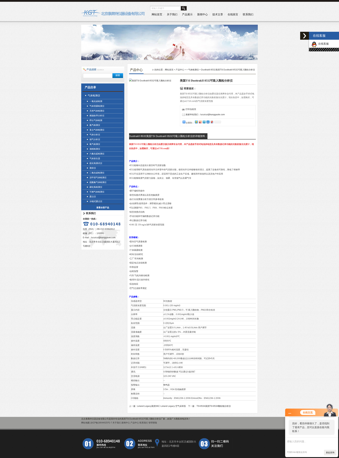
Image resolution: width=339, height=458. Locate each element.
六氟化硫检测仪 (97, 153)
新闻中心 (202, 14)
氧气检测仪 (95, 144)
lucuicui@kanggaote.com (103, 237)
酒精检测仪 (95, 149)
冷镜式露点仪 (96, 201)
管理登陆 (152, 422)
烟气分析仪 (95, 139)
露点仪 (93, 196)
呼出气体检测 (96, 120)
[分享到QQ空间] (196, 122)
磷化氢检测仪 (96, 187)
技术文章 (217, 14)
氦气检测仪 (95, 125)
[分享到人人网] (208, 122)
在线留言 (233, 14)
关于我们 (172, 14)
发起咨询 (330, 452)
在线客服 (323, 43)
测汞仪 (93, 168)
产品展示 (187, 14)
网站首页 (157, 14)
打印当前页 (191, 109)
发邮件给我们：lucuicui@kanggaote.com (205, 114)
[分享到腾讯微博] (204, 122)
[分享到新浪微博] (200, 122)
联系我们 (248, 14)
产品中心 (180, 69)
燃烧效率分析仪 (97, 115)
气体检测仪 (94, 95)
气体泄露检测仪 (97, 106)
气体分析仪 (95, 134)
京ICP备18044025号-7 (101, 422)
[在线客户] (304, 36)
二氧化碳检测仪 (97, 173)
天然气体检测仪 (97, 111)
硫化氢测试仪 (96, 163)
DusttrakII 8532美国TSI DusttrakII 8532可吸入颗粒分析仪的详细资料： (168, 136)
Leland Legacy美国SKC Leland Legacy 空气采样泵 (161, 406)
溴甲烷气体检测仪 (98, 177)
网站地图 (85, 422)
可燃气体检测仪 (97, 192)
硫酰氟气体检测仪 (98, 182)
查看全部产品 (102, 207)
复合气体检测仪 (97, 130)
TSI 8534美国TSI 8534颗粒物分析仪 (214, 406)
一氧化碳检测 (96, 101)
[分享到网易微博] (212, 122)
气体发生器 (95, 158)
